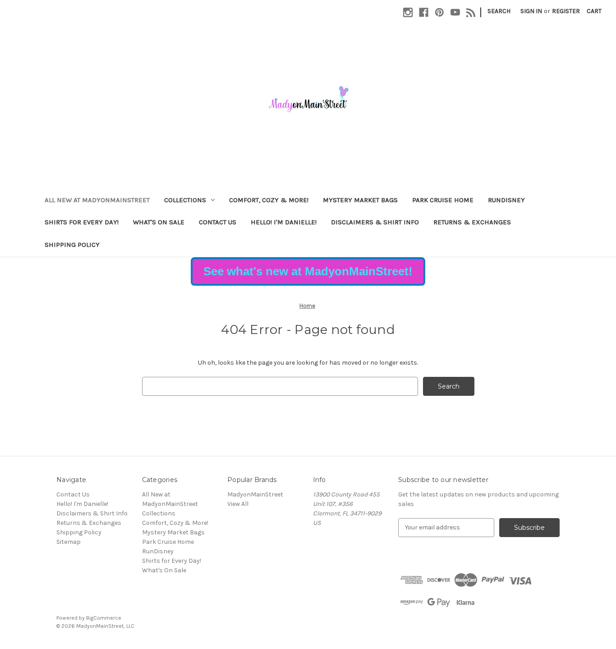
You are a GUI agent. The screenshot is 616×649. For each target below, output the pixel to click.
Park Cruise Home (442, 200)
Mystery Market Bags (360, 200)
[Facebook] (423, 12)
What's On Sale (158, 222)
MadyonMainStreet (255, 494)
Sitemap (68, 542)
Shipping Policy (72, 245)
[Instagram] (408, 12)
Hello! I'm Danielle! (284, 222)
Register (566, 11)
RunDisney (506, 200)
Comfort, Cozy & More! (268, 200)
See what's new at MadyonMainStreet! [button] (308, 271)
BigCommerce (103, 618)
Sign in (531, 11)
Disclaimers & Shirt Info (375, 222)
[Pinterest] (439, 12)
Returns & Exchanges (472, 222)
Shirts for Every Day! (82, 222)
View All (237, 504)
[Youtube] (455, 12)
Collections (185, 200)
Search (498, 11)
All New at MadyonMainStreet (97, 200)
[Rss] (471, 12)
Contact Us (217, 222)
